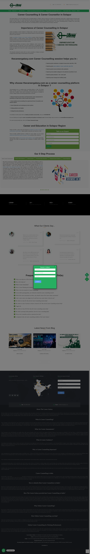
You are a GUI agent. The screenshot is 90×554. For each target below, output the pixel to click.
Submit (38, 281)
